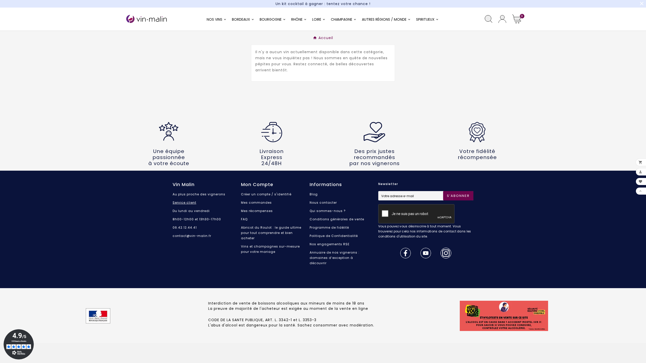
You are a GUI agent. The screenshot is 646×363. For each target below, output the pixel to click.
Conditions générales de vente (337, 219)
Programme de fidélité (329, 227)
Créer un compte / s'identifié (266, 194)
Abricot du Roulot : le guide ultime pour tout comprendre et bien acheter (271, 232)
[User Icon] (502, 19)
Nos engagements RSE (329, 244)
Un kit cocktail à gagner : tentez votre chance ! (323, 3)
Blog (314, 194)
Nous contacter (323, 202)
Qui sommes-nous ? (328, 211)
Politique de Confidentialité (334, 236)
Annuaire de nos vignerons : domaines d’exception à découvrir (334, 257)
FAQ (244, 219)
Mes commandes (256, 202)
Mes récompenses (257, 211)
